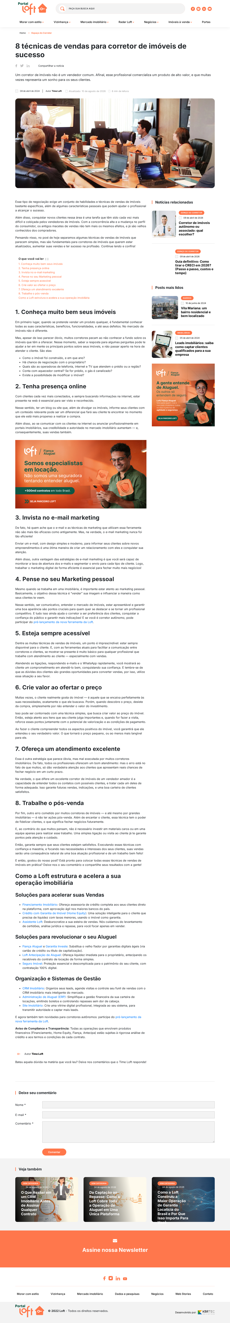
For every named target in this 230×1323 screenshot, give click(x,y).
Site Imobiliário (32, 1005)
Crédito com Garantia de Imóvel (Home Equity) (54, 913)
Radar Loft (126, 22)
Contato (208, 1294)
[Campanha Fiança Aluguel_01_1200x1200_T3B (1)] (183, 394)
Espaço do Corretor (41, 33)
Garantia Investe (56, 946)
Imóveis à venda (179, 22)
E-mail (20, 1115)
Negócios (150, 22)
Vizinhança (61, 22)
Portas (206, 22)
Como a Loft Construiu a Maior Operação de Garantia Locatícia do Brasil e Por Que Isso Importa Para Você (173, 1207)
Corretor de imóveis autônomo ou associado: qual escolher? (194, 228)
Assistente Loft (32, 922)
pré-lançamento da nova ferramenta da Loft (63, 622)
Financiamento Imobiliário (39, 904)
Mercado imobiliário (93, 22)
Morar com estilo (31, 22)
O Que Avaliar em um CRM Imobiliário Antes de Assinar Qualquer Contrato (36, 1203)
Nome (20, 1105)
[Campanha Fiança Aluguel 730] (80, 474)
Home (23, 33)
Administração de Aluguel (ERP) (44, 997)
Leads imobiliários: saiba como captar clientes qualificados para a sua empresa (194, 348)
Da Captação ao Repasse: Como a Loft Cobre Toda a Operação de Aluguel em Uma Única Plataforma (104, 1203)
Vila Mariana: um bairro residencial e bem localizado (196, 312)
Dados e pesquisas (127, 1294)
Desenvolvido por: (185, 1312)
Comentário (24, 1123)
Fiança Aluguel (32, 946)
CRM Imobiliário (33, 988)
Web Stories (183, 1294)
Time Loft (37, 1053)
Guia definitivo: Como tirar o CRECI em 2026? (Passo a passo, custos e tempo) (194, 267)
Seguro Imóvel (32, 963)
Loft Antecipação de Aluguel (41, 955)
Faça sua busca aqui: (82, 8)
